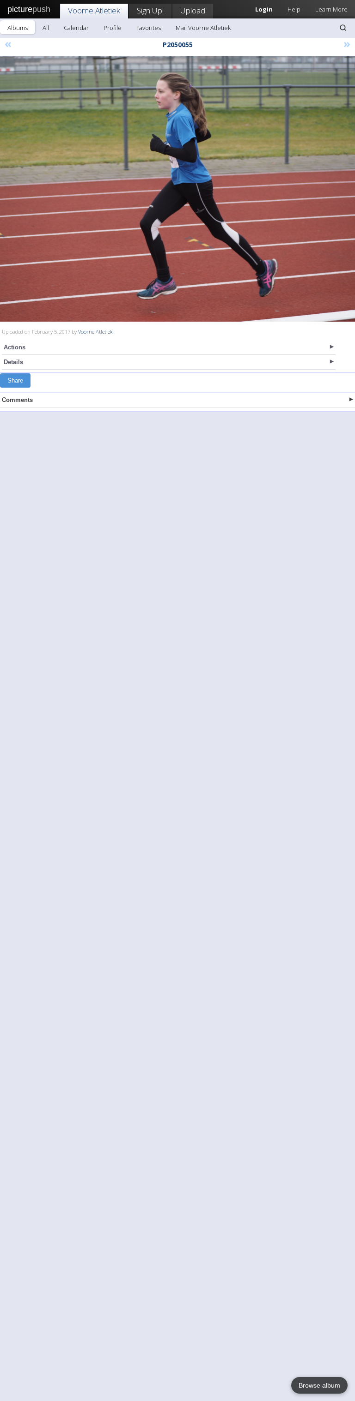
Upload (192, 10)
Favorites (148, 28)
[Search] (343, 27)
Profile (113, 28)
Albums (17, 28)
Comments (17, 399)
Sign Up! (150, 10)
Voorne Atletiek (94, 10)
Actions (14, 347)
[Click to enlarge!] (177, 189)
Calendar (76, 28)
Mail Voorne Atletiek (203, 28)
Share (15, 380)
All (46, 28)
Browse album (319, 1385)
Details (13, 362)
